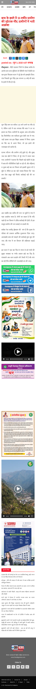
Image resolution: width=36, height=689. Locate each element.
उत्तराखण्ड (9, 7)
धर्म (30, 7)
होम (2, 7)
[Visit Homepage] (14, 2)
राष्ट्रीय (24, 7)
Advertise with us (6, 680)
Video (27, 682)
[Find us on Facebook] (9, 667)
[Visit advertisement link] (18, 14)
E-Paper (20, 682)
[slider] (16, 359)
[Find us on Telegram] (22, 667)
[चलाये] (4, 359)
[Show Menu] (2, 2)
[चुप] (29, 359)
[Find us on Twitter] (13, 667)
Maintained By (8, 685)
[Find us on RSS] (27, 667)
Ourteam (3, 682)
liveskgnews (15, 685)
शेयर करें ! (5, 58)
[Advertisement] (18, 104)
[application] (18, 352)
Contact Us (17, 680)
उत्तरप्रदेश (17, 7)
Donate (26, 680)
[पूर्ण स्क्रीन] (32, 359)
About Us (12, 682)
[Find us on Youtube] (18, 667)
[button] (18, 352)
